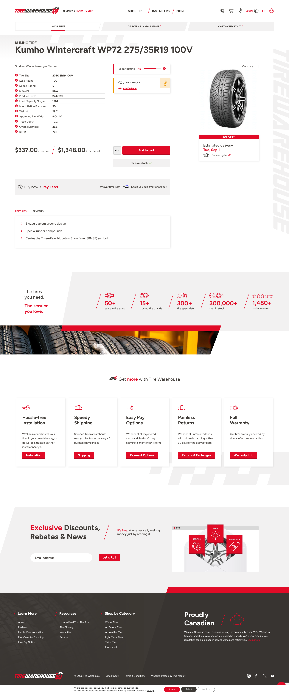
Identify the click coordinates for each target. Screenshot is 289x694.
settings (150, 690)
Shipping (84, 455)
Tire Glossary (66, 627)
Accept (172, 689)
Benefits (38, 211)
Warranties (65, 632)
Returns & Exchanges (196, 455)
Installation (33, 455)
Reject (189, 689)
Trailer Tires (111, 642)
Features (21, 211)
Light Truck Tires (114, 637)
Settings (206, 689)
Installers (161, 11)
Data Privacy (112, 675)
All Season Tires (113, 627)
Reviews (22, 627)
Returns (64, 637)
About (21, 622)
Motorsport (111, 647)
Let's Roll (109, 557)
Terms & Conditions (134, 675)
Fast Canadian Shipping (31, 637)
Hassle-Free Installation (31, 632)
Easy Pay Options (27, 642)
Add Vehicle (130, 88)
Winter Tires (111, 622)
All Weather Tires (114, 632)
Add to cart (146, 150)
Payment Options (142, 455)
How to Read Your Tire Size (74, 622)
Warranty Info (243, 455)
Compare (247, 66)
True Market (179, 675)
